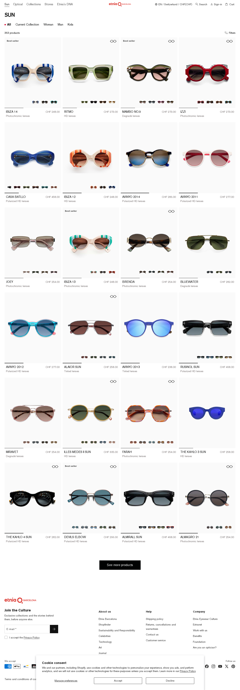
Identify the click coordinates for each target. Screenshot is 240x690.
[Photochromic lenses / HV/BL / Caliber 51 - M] (161, 442)
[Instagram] (213, 666)
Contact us (152, 634)
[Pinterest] (233, 666)
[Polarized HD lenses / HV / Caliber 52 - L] (35, 187)
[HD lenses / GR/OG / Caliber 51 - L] (103, 527)
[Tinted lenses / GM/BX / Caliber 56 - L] (84, 357)
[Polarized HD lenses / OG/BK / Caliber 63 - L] (228, 272)
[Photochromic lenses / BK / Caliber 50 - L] (103, 187)
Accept (118, 680)
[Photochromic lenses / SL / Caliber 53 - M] (26, 272)
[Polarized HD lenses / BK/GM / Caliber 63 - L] (210, 272)
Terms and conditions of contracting (25, 679)
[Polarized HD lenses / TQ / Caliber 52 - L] (44, 187)
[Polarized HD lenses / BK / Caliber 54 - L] (142, 527)
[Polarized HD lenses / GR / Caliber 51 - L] (152, 442)
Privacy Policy (188, 671)
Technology (105, 641)
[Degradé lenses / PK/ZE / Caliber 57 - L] (26, 442)
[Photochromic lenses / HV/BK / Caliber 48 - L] (103, 102)
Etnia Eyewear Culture (205, 618)
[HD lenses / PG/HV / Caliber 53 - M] (170, 272)
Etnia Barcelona (108, 618)
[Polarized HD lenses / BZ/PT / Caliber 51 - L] (75, 527)
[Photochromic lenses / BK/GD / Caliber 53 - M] (142, 272)
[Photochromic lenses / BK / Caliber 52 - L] (103, 272)
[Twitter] (226, 666)
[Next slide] (55, 73)
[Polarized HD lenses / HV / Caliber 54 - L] (161, 527)
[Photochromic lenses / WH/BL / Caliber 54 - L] (35, 102)
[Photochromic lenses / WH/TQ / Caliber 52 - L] (93, 272)
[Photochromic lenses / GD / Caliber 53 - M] (44, 272)
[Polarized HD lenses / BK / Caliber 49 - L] (152, 102)
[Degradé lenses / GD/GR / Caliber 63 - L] (219, 272)
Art (100, 647)
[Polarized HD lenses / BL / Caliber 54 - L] (152, 527)
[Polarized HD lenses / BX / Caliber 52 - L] (17, 187)
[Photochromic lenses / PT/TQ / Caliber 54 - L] (54, 102)
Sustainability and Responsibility (117, 630)
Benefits (197, 635)
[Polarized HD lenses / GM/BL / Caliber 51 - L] (93, 527)
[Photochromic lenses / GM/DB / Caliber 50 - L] (103, 442)
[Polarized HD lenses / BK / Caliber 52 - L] (8, 187)
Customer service (156, 640)
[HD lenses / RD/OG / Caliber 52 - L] (112, 272)
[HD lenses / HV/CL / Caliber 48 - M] (219, 102)
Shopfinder (105, 624)
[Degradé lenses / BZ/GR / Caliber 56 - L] (93, 357)
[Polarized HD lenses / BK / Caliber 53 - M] (35, 272)
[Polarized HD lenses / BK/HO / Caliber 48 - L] (93, 102)
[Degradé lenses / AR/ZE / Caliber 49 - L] (142, 102)
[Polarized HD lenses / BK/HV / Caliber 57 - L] (35, 442)
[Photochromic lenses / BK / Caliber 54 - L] (44, 102)
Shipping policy (154, 618)
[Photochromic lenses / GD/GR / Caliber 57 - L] (44, 442)
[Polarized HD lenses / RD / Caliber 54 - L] (170, 527)
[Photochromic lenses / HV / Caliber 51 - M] (228, 527)
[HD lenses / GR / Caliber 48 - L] (84, 102)
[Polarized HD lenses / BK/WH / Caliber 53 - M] (152, 272)
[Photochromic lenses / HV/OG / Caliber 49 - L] (170, 102)
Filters (232, 32)
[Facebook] (207, 666)
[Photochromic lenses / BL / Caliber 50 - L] (112, 187)
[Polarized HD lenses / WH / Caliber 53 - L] (228, 357)
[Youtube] (220, 666)
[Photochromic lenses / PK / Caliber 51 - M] (133, 442)
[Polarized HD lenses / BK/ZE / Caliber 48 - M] (210, 102)
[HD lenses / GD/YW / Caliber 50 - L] (84, 442)
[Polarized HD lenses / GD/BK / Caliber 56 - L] (103, 357)
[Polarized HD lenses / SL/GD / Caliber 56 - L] (112, 357)
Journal (102, 653)
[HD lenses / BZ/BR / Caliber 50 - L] (93, 442)
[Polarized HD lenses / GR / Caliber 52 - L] (26, 187)
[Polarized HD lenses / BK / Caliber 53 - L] (200, 357)
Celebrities (105, 635)
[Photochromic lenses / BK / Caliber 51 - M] (210, 527)
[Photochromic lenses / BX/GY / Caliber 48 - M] (200, 102)
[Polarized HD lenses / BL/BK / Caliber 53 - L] (210, 357)
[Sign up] (54, 629)
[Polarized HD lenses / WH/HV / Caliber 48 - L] (112, 102)
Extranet (197, 624)
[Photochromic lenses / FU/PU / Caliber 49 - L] (161, 102)
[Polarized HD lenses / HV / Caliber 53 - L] (219, 357)
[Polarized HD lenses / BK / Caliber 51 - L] (84, 527)
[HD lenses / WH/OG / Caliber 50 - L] (93, 187)
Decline (170, 680)
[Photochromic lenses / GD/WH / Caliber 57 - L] (54, 442)
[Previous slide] (10, 73)
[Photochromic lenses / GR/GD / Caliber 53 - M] (161, 272)
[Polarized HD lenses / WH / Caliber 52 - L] (54, 187)
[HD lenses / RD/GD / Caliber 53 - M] (54, 272)
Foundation (199, 641)
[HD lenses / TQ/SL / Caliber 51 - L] (112, 527)
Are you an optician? (205, 647)
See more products (120, 565)
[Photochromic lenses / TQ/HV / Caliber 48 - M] (228, 102)
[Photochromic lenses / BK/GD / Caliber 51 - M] (142, 442)
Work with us (200, 630)
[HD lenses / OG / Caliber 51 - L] (170, 442)
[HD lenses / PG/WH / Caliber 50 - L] (112, 442)
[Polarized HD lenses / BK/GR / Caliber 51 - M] (219, 527)
